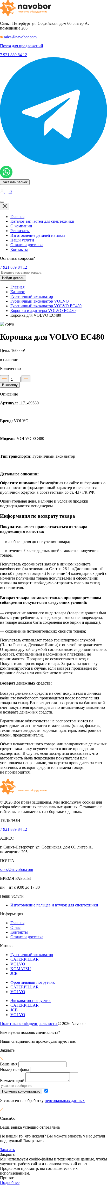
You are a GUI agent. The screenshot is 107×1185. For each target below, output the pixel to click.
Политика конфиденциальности (29, 1023)
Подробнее (9, 1182)
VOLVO (17, 964)
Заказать (7, 1149)
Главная (17, 216)
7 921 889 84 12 (13, 54)
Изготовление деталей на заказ (37, 235)
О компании (21, 226)
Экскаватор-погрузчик (30, 1000)
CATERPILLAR (24, 959)
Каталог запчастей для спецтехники (42, 221)
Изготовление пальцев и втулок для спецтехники (54, 905)
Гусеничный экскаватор (31, 954)
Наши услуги (22, 240)
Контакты (19, 249)
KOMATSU (20, 968)
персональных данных (65, 1100)
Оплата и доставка (26, 245)
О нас (15, 927)
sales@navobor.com (16, 869)
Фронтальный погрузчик (32, 982)
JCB (14, 973)
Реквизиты (20, 230)
